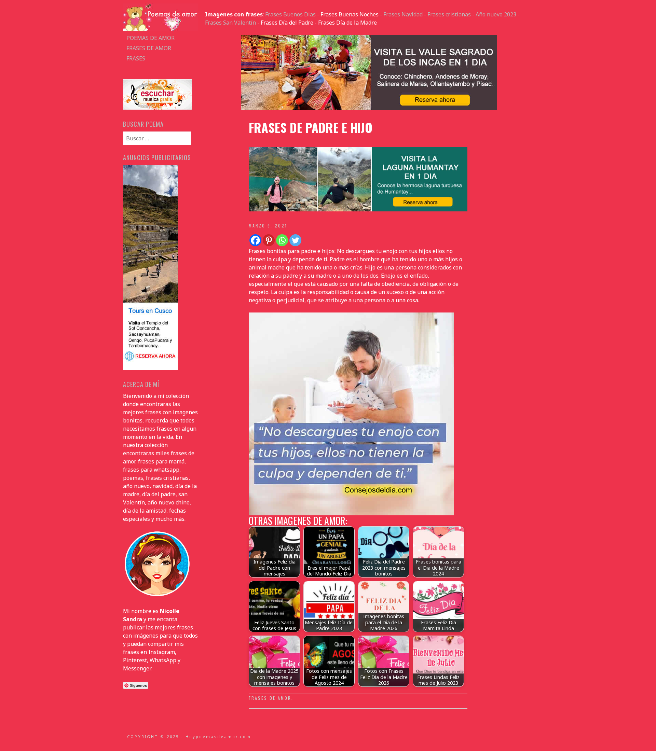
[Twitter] (295, 240)
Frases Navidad (403, 14)
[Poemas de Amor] (160, 28)
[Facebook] (255, 240)
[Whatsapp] (282, 240)
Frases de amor (148, 48)
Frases (135, 58)
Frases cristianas (449, 14)
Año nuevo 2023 (496, 14)
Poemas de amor (150, 38)
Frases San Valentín (230, 22)
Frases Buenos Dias (290, 14)
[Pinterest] (269, 240)
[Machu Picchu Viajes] (369, 108)
